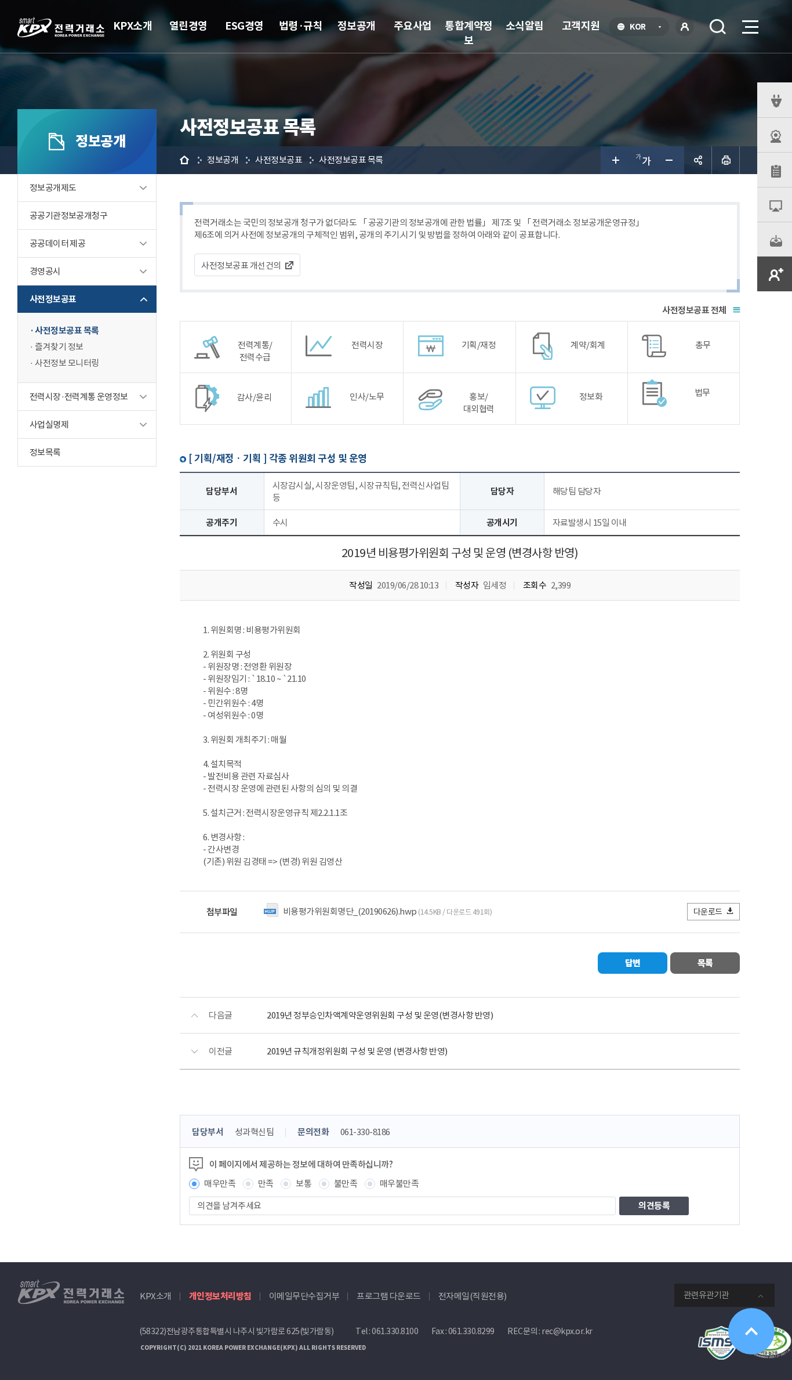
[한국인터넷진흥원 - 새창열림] (721, 1332)
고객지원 (581, 25)
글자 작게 (670, 160)
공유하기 (698, 160)
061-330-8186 (365, 1131)
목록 (705, 963)
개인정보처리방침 (220, 1296)
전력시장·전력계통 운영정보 (79, 396)
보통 (303, 1183)
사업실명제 (49, 424)
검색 (718, 26)
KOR (641, 28)
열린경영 (188, 25)
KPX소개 (132, 25)
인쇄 (726, 160)
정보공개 (356, 25)
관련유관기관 (706, 1294)
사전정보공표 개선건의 (241, 265)
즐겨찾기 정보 (59, 346)
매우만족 (219, 1183)
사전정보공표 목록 (67, 330)
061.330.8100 (395, 1331)
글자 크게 (614, 160)
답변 (633, 963)
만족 (266, 1183)
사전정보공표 (53, 299)
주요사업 (413, 25)
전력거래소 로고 (60, 27)
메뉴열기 (749, 26)
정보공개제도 (53, 187)
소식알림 (525, 25)
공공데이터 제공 (57, 243)
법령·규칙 (301, 25)
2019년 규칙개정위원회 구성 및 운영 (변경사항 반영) (357, 1051)
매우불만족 (399, 1183)
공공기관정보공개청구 (68, 215)
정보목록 (45, 452)
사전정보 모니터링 (67, 363)
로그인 (684, 26)
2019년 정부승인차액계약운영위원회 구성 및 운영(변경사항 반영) (380, 1015)
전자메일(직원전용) (472, 1296)
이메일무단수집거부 (304, 1296)
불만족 (346, 1183)
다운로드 (707, 911)
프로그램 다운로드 (389, 1296)
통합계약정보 (469, 33)
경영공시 (45, 271)
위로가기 (751, 1331)
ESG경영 (244, 25)
